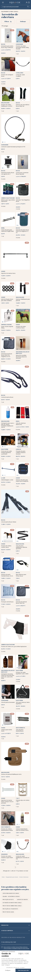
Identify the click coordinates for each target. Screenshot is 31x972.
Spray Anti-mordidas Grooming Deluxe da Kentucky (21, 357)
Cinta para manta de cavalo (11, 893)
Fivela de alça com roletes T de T (22, 801)
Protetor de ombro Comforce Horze (21, 327)
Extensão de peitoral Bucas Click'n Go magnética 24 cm (6, 355)
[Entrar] (26, 2)
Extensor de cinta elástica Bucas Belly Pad (22, 105)
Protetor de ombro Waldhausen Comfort (6, 105)
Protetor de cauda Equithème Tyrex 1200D (22, 673)
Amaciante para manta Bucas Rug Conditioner (7, 46)
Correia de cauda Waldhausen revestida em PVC (22, 857)
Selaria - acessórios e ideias (11, 896)
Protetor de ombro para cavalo (12, 905)
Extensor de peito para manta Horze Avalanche (22, 480)
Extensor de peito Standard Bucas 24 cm (7, 575)
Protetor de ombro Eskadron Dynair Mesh (7, 856)
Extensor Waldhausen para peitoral (23, 299)
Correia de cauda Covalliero (20, 75)
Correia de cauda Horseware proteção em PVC (13, 146)
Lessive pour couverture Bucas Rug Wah (22, 173)
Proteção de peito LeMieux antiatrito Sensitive (21, 452)
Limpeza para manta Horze (6, 730)
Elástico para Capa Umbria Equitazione (8, 200)
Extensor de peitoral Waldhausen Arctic (11, 774)
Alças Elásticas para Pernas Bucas (21, 575)
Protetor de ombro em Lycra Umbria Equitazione (14, 646)
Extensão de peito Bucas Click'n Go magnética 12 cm (22, 231)
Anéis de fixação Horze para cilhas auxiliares (7, 299)
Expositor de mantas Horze (8, 273)
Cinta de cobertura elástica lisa (21, 423)
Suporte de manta (22, 899)
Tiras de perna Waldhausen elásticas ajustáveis (21, 547)
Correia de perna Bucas (7, 397)
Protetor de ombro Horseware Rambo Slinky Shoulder (22, 47)
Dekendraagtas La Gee (7, 480)
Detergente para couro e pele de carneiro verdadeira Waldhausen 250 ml (7, 425)
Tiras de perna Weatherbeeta (19, 730)
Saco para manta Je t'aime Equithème (23, 703)
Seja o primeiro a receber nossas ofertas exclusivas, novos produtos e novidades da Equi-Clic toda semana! (16, 947)
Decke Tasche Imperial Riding (7, 327)
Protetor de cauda (8, 912)
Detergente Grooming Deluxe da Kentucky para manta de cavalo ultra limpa (7, 676)
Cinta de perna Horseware (8, 702)
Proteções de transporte (10, 909)
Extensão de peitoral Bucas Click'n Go (21, 602)
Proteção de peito (8, 899)
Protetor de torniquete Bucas (7, 75)
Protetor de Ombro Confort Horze (6, 546)
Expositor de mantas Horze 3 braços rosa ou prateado (7, 802)
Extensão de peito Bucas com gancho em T (7, 173)
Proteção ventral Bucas (7, 601)
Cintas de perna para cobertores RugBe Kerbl (7, 230)
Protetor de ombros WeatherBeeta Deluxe (7, 829)
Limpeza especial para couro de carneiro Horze (22, 829)
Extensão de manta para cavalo (12, 902)
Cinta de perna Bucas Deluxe (8, 522)
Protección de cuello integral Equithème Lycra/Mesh (6, 452)
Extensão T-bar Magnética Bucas (23, 200)
